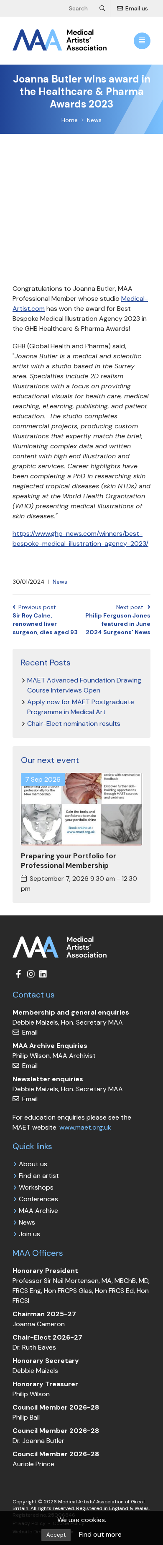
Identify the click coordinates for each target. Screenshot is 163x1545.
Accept (56, 1534)
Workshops (36, 1187)
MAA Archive (38, 1210)
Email (29, 1032)
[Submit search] (103, 8)
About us (33, 1164)
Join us (29, 1234)
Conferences (38, 1199)
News (60, 581)
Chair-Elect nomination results (73, 723)
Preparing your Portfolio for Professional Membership (68, 860)
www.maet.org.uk (85, 1127)
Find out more (100, 1534)
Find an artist (39, 1175)
